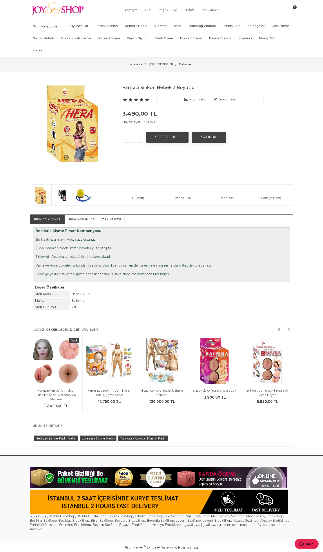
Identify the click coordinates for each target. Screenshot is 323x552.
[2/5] (127, 99)
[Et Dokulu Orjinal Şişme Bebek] (214, 361)
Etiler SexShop (102, 521)
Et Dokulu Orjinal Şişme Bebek (214, 390)
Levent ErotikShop (216, 521)
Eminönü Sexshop (44, 525)
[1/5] (125, 99)
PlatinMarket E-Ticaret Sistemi (148, 547)
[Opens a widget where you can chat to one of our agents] (306, 544)
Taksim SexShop (120, 516)
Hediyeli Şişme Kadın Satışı (55, 438)
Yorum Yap (228, 99)
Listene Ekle (182, 198)
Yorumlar (198, 99)
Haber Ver (227, 198)
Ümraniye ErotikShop (165, 525)
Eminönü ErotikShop (75, 525)
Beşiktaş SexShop (43, 521)
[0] (291, 10)
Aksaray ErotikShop (275, 521)
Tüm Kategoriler (46, 26)
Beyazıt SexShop (105, 525)
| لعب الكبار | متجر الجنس (199, 525)
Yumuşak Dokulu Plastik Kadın (143, 438)
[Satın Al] (209, 137)
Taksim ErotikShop (149, 516)
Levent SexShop (188, 521)
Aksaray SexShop (246, 521)
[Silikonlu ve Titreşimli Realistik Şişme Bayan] (267, 361)
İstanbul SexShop (62, 516)
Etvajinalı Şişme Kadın (98, 438)
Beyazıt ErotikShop (134, 525)
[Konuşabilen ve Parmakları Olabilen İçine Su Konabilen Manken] (56, 361)
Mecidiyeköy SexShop (228, 516)
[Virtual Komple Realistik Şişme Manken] (162, 361)
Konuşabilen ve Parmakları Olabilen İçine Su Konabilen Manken (56, 395)
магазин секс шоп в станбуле (242, 525)
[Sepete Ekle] (167, 137)
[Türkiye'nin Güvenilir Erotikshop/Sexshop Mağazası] (57, 17)
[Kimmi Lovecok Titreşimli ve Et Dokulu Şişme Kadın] (109, 361)
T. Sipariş (138, 198)
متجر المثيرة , (39, 516)
